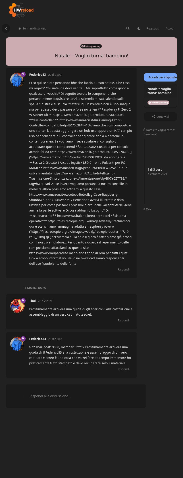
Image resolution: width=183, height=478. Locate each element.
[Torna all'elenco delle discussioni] (6, 28)
